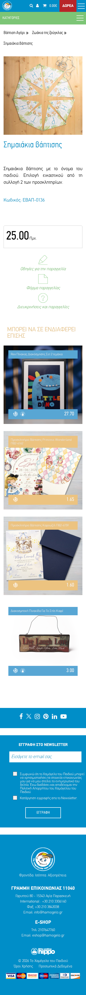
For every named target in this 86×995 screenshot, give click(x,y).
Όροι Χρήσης (23, 966)
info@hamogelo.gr (48, 912)
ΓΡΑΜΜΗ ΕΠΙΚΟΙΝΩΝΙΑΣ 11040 (43, 888)
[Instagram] (37, 717)
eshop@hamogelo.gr (48, 935)
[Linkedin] (54, 717)
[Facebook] (21, 717)
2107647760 (46, 930)
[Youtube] (63, 717)
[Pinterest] (46, 717)
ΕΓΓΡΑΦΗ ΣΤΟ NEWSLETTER (43, 745)
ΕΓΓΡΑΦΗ (43, 813)
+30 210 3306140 (54, 902)
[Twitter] (29, 717)
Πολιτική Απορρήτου (34, 788)
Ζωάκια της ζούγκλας (47, 33)
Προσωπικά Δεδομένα (55, 966)
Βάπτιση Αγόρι (14, 33)
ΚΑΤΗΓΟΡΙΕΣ (11, 18)
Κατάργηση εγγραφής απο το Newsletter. (48, 798)
